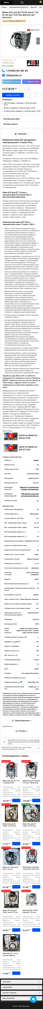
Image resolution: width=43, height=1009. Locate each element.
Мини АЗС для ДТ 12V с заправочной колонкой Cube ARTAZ (11, 783)
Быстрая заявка (27, 95)
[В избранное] (33, 95)
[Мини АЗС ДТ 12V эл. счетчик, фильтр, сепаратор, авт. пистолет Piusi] (11, 942)
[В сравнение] (38, 95)
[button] (38, 41)
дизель (36, 460)
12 (38, 465)
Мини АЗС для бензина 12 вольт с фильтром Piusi (31, 783)
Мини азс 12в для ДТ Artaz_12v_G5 (11, 868)
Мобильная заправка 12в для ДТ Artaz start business (31, 869)
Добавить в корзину (13, 95)
